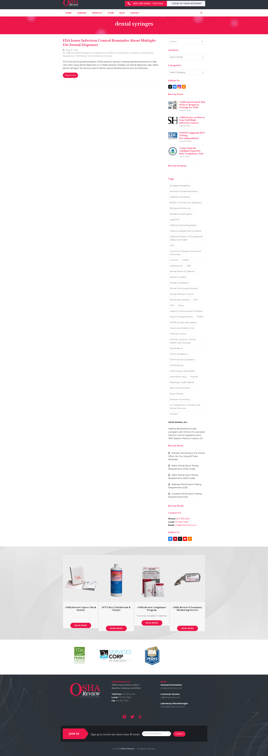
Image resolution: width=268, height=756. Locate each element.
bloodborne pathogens (181, 214)
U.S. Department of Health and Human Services (185, 406)
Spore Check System (180, 388)
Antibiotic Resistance (180, 197)
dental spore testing (179, 299)
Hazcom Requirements (181, 317)
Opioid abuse (176, 348)
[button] (201, 12)
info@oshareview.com (186, 525)
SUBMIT (179, 734)
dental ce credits (178, 277)
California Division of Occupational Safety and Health (186, 238)
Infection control (178, 334)
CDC (172, 245)
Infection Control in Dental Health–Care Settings (183, 341)
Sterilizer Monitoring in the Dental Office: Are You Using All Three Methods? (186, 456)
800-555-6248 (183, 518)
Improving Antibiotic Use (182, 328)
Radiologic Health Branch (182, 382)
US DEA (174, 414)
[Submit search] (202, 41)
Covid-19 (174, 260)
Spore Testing (176, 393)
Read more (70, 75)
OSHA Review (80, 56)
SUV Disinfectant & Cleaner (100, 56)
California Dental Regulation (78, 53)
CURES (185, 260)
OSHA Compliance (179, 354)
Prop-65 (194, 376)
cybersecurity (176, 266)
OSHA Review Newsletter (182, 371)
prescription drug (178, 376)
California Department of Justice (185, 231)
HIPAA (200, 317)
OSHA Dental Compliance (128, 53)
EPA (195, 299)
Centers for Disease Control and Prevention (185, 253)
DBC (189, 266)
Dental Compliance (179, 283)
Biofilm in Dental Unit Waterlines (186, 202)
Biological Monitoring (180, 208)
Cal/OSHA (174, 219)
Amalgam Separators (180, 185)
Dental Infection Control (181, 294)
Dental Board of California (104, 53)
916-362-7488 (181, 522)
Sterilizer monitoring (180, 399)
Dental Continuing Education (184, 288)
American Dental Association (184, 191)
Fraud (180, 305)
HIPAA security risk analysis (183, 322)
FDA (172, 305)
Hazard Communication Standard (186, 311)
